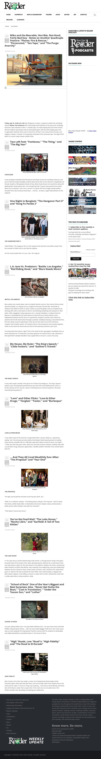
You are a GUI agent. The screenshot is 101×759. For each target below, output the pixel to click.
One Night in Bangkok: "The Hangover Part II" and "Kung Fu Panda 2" (37, 202)
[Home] (14, 6)
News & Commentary (34, 15)
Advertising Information (14, 705)
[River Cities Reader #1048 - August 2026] (82, 97)
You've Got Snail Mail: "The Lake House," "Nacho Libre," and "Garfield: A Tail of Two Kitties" (35, 522)
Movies (66, 15)
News (8, 714)
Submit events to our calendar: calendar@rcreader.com (70, 738)
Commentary (10, 717)
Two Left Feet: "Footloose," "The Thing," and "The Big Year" (36, 143)
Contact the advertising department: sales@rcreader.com (71, 735)
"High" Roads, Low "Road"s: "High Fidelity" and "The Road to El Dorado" (35, 643)
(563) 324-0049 (57, 731)
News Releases (11, 733)
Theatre (49, 15)
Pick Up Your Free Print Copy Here (17, 700)
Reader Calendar (12, 711)
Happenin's (19, 15)
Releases (9, 20)
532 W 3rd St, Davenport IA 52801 (63, 729)
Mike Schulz (11, 51)
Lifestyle (83, 15)
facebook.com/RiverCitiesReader (62, 740)
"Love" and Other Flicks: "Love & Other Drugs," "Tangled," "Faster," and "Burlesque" (36, 399)
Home (8, 15)
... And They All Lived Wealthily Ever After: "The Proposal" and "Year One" (34, 458)
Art (75, 15)
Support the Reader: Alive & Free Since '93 (20, 708)
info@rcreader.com (58, 733)
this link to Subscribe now (81, 298)
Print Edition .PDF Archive (14, 703)
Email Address (75, 252)
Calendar (20, 20)
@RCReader (56, 742)
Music (58, 15)
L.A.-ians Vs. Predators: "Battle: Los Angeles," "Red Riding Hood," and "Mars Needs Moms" (36, 268)
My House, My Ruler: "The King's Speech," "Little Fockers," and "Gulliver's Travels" (34, 345)
